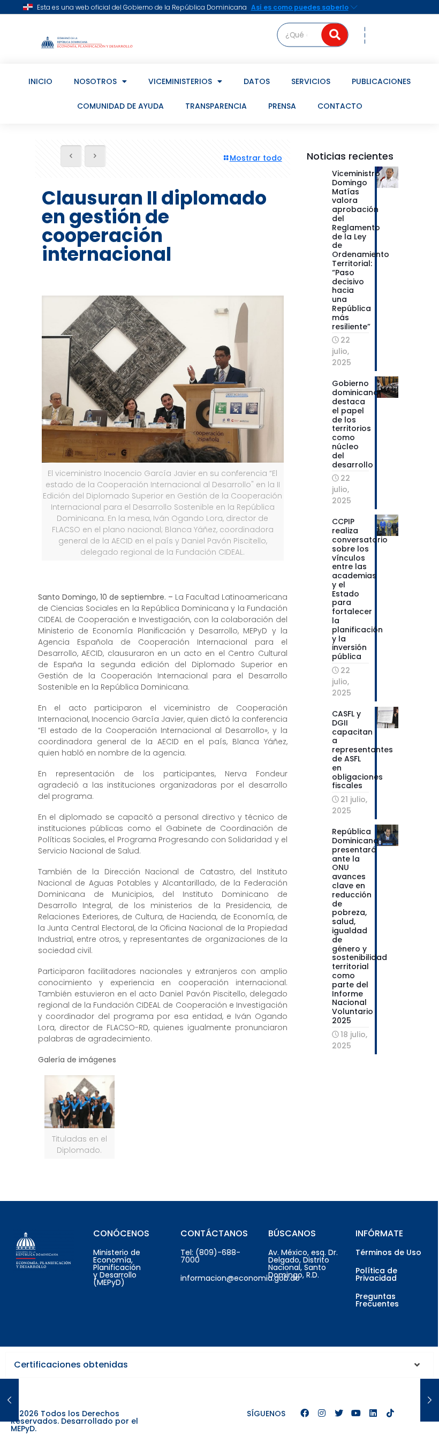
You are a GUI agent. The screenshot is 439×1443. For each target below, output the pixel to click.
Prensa (282, 106)
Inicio (40, 81)
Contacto (339, 106)
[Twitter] (338, 1413)
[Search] (335, 34)
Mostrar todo (256, 158)
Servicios (310, 81)
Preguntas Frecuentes (377, 1300)
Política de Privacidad (376, 1274)
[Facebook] (304, 1413)
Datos (257, 81)
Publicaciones (381, 81)
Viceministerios (180, 81)
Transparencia (216, 106)
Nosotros (95, 81)
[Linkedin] (373, 1413)
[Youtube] (356, 1413)
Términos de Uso (388, 1252)
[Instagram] (321, 1413)
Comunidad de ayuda (120, 106)
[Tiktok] (390, 1413)
